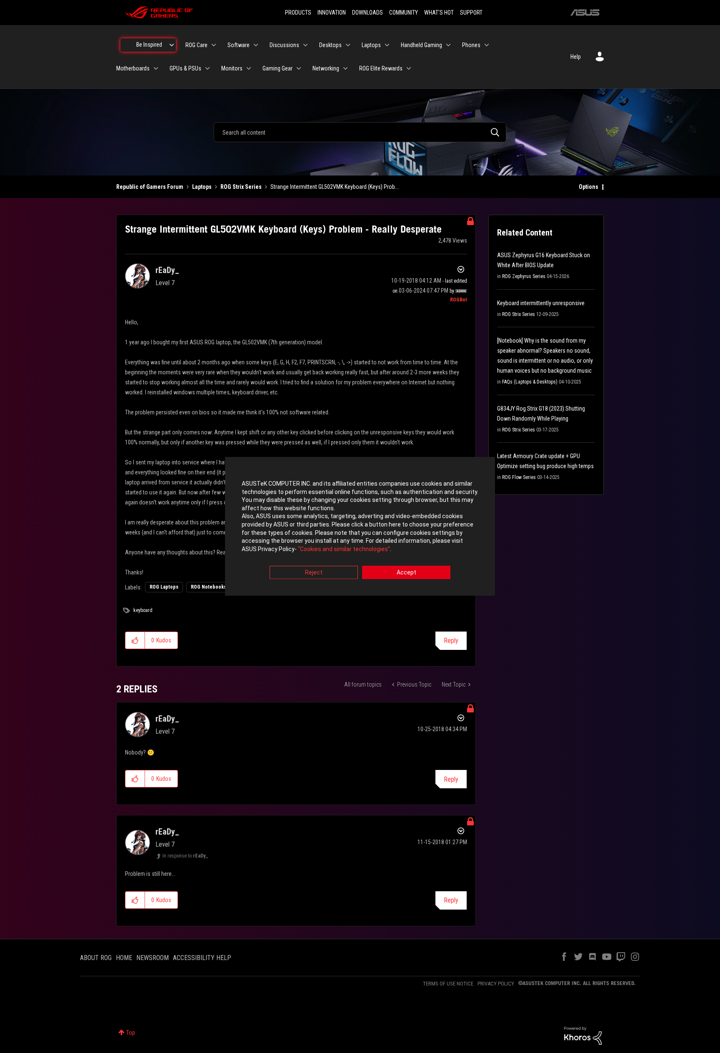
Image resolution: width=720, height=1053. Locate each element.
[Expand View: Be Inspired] (172, 45)
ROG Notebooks (208, 587)
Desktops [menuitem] (330, 45)
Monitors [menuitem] (231, 68)
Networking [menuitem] (325, 68)
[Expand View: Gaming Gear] (299, 68)
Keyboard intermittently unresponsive (541, 303)
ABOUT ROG (96, 958)
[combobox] (360, 132)
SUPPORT (471, 12)
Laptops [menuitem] (371, 45)
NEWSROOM (152, 958)
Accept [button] (406, 572)
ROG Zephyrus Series (523, 276)
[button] (135, 640)
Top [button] (130, 1032)
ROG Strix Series (241, 186)
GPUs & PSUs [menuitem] (185, 68)
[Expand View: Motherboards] (156, 68)
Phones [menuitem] (471, 45)
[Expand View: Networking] (345, 68)
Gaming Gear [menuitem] (277, 68)
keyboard (142, 610)
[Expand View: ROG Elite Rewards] (409, 68)
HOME (124, 958)
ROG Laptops (164, 587)
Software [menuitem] (239, 45)
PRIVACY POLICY (496, 983)
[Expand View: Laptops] (387, 45)
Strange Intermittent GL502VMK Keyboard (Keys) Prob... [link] (334, 186)
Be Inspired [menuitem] (149, 44)
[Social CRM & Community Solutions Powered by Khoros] (583, 1035)
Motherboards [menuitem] (133, 68)
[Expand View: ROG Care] (214, 45)
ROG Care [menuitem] (196, 45)
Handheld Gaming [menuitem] (421, 45)
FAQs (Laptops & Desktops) (530, 382)
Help (575, 56)
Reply (451, 640)
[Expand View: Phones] (486, 45)
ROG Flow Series (519, 477)
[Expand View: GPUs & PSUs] (207, 68)
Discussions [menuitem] (284, 45)
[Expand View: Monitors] (249, 68)
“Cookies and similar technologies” (344, 549)
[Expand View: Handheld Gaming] (448, 45)
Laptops (202, 186)
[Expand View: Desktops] (348, 45)
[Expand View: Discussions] (305, 45)
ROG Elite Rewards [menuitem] (380, 68)
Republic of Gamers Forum (149, 186)
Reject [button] (313, 572)
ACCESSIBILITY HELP (202, 958)
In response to (185, 856)
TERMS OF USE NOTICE (448, 983)
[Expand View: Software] (256, 45)
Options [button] (588, 186)
